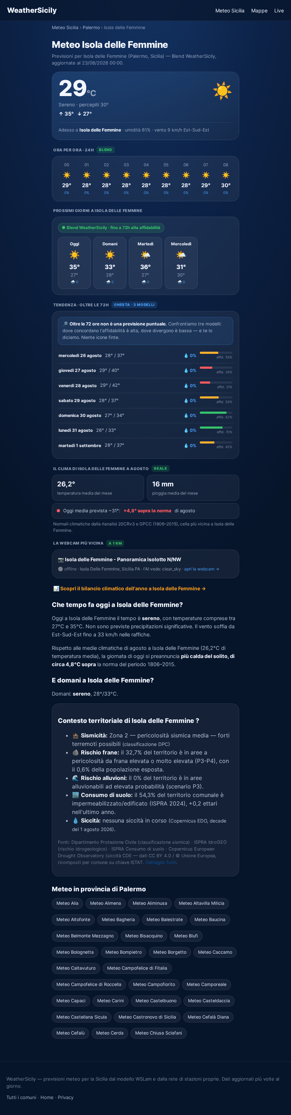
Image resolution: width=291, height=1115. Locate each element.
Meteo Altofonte (73, 919)
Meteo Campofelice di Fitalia (137, 968)
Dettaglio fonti (161, 862)
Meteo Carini (110, 1000)
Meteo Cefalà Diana (208, 1017)
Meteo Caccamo (215, 952)
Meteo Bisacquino (144, 935)
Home (47, 1097)
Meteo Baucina (209, 919)
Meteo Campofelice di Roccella (88, 984)
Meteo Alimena (105, 903)
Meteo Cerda (109, 1033)
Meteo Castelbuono (156, 1000)
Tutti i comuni (21, 1097)
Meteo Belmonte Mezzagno (85, 935)
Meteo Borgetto (169, 952)
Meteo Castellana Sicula (81, 1017)
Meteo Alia (67, 903)
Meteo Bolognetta (75, 952)
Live (279, 10)
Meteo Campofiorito (154, 984)
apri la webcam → (201, 569)
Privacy (65, 1097)
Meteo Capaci (71, 1000)
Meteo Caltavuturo (75, 968)
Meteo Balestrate (165, 919)
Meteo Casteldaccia (209, 1000)
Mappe (259, 10)
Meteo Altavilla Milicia (201, 903)
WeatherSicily (32, 10)
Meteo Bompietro (123, 952)
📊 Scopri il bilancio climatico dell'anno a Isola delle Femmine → (129, 588)
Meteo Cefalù (70, 1033)
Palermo (91, 27)
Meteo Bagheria (118, 919)
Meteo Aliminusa (150, 903)
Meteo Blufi (186, 935)
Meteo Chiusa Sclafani (158, 1033)
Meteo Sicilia (230, 10)
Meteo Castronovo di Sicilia (147, 1017)
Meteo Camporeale (206, 984)
